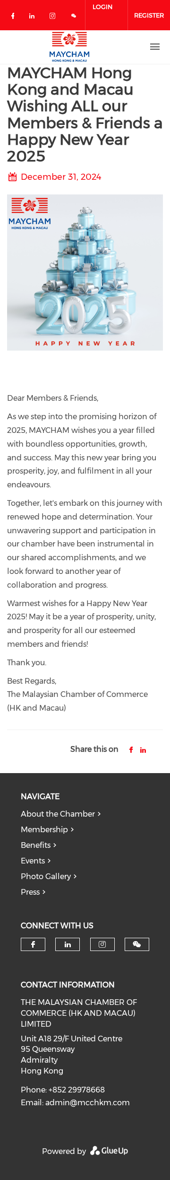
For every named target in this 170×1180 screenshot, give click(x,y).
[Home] (69, 46)
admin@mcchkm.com (87, 1102)
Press (30, 892)
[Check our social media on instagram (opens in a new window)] (54, 17)
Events (33, 860)
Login (102, 6)
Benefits (36, 845)
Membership (44, 829)
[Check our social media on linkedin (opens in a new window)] (34, 17)
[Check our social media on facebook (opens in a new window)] (15, 17)
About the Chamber (58, 814)
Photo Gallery (46, 876)
